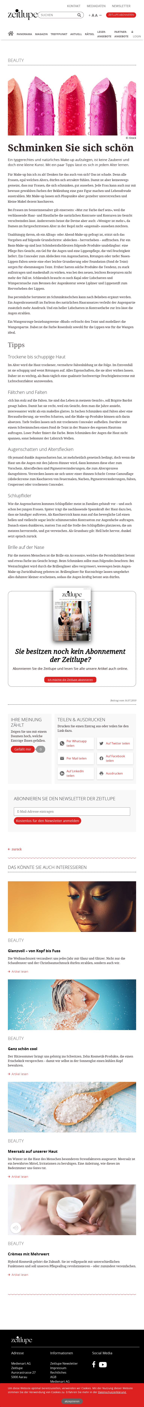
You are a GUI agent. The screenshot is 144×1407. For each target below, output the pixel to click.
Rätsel (89, 34)
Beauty (16, 60)
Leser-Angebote (104, 34)
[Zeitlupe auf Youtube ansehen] (103, 1366)
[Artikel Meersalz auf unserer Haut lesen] (72, 1107)
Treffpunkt (59, 34)
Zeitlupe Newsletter (64, 1363)
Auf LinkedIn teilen (75, 773)
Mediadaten (96, 6)
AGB (53, 1377)
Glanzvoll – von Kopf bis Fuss (34, 950)
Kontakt (73, 6)
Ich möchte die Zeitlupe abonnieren (70, 679)
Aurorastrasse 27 (23, 1372)
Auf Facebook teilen (115, 758)
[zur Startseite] (11, 36)
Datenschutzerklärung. (112, 1392)
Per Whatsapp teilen (77, 743)
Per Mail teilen (77, 758)
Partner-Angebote (121, 34)
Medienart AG (60, 1381)
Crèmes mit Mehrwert (28, 1254)
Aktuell (76, 34)
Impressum (58, 1368)
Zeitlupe (23, 15)
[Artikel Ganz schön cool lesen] (72, 1004)
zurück (17, 849)
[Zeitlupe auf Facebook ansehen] (95, 1366)
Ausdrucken (114, 773)
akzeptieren (72, 1401)
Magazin (41, 34)
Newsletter (121, 6)
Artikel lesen (19, 971)
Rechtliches (58, 1372)
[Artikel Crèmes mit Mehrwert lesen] (72, 1209)
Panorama (24, 34)
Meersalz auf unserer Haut (33, 1151)
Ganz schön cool (22, 1048)
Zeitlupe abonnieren (121, 15)
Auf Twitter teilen (118, 743)
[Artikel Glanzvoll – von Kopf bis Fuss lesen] (72, 906)
